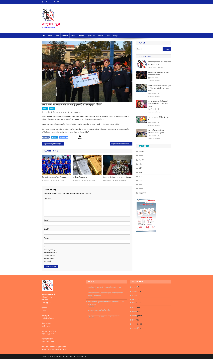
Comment (48, 198)
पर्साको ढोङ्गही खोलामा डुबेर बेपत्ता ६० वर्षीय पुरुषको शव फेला (158, 74)
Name (46, 220)
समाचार (50, 35)
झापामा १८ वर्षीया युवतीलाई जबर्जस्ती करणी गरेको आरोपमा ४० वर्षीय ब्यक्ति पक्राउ (158, 103)
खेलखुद (115, 35)
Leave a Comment (75, 112)
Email (46, 229)
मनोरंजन (100, 35)
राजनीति (141, 181)
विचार (57, 35)
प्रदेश (108, 35)
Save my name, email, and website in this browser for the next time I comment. (50, 255)
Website (46, 238)
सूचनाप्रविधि (91, 35)
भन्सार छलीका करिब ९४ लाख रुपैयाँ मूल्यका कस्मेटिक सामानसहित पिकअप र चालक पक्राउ (159, 88)
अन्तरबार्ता (65, 35)
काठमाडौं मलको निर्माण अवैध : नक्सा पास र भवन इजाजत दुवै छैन (159, 63)
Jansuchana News (59, 112)
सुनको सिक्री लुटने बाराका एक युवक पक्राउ (54, 144)
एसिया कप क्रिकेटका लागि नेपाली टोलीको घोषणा (54, 177)
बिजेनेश (73, 35)
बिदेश (140, 172)
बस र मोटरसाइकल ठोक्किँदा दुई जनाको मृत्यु (158, 118)
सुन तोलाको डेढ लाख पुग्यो (80, 177)
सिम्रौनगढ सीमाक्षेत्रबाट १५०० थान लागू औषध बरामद (117, 177)
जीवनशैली (81, 35)
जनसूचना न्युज (51, 24)
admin (161, 67)
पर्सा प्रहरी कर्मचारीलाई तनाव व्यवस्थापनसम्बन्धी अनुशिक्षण (156, 131)
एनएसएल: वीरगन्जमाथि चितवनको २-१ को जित (121, 144)
